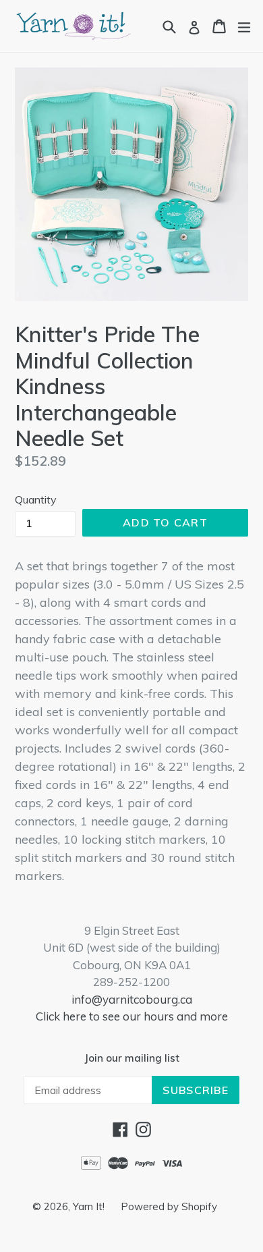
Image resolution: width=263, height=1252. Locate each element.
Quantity (36, 499)
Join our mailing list (131, 1058)
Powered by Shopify (169, 1206)
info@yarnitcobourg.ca (131, 999)
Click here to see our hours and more (132, 1016)
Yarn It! (90, 1206)
